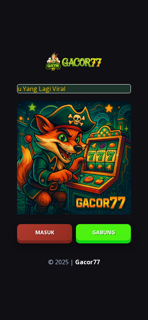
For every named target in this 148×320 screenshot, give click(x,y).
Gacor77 (87, 262)
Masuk (44, 232)
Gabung (103, 232)
